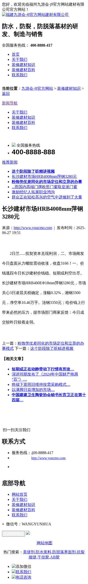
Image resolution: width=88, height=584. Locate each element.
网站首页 (19, 494)
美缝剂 (29, 552)
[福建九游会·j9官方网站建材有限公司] (35, 15)
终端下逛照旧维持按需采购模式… (41, 384)
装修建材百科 (23, 70)
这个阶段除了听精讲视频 (51, 348)
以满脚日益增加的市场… (33, 390)
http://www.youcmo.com (33, 228)
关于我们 (19, 59)
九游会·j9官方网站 (37, 88)
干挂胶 (43, 557)
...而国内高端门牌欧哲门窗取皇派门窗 (44, 187)
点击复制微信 (13, 533)
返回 (6, 93)
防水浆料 (43, 552)
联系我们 (19, 75)
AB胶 (55, 557)
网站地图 (44, 543)
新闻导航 (10, 103)
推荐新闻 (10, 162)
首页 (16, 54)
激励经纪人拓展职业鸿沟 (33, 192)
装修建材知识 (23, 65)
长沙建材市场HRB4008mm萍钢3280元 (44, 176)
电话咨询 (23, 577)
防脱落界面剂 (64, 552)
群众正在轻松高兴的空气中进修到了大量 (47, 197)
